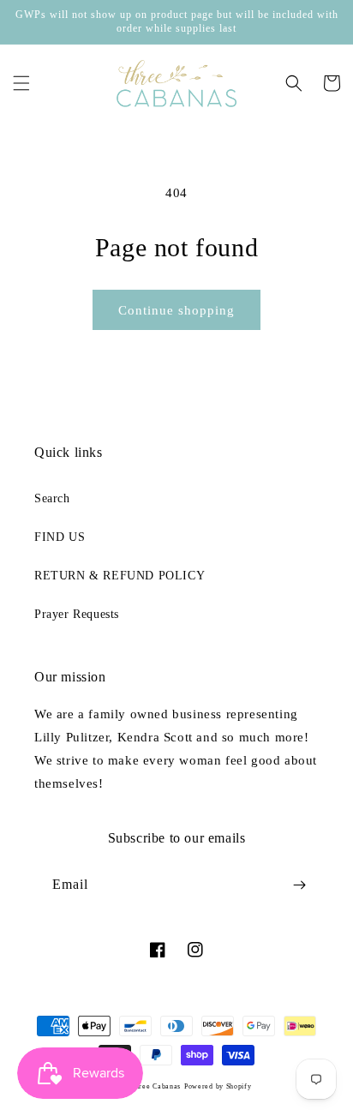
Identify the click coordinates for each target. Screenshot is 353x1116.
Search (52, 498)
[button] (21, 83)
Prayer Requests (76, 614)
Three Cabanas (155, 1086)
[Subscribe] (299, 885)
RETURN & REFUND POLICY (119, 575)
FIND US (59, 537)
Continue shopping (176, 310)
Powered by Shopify (218, 1086)
